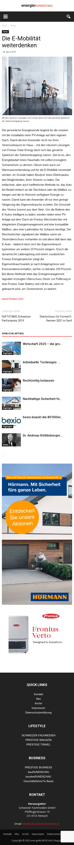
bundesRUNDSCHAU (38, 776)
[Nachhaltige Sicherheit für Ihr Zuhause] (11, 403)
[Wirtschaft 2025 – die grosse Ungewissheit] (11, 348)
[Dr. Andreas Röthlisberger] (11, 439)
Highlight (7, 353)
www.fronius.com (12, 298)
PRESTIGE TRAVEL (38, 744)
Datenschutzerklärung (38, 712)
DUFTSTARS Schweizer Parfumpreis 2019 (16, 318)
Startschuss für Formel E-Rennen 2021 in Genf (56, 318)
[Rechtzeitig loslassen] (11, 385)
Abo (38, 698)
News (5, 31)
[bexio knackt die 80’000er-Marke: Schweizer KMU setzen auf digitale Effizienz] (11, 421)
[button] (68, 16)
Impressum (38, 707)
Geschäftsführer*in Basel (38, 781)
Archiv (38, 703)
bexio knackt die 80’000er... (43, 417)
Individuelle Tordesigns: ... (41, 362)
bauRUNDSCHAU (38, 771)
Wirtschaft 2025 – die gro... (42, 344)
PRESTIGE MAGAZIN (38, 739)
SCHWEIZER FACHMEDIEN (38, 735)
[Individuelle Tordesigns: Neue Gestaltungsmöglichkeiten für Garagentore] (11, 366)
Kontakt (38, 694)
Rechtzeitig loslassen (38, 380)
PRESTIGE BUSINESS (38, 767)
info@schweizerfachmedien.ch (41, 824)
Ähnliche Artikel (13, 333)
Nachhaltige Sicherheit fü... (42, 399)
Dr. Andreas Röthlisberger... (42, 435)
